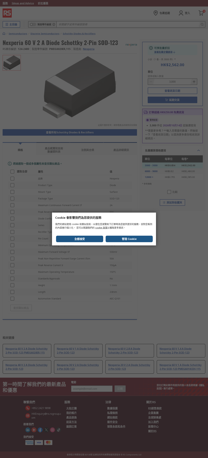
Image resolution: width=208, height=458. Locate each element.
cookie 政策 (101, 227)
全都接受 (79, 239)
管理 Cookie (129, 239)
